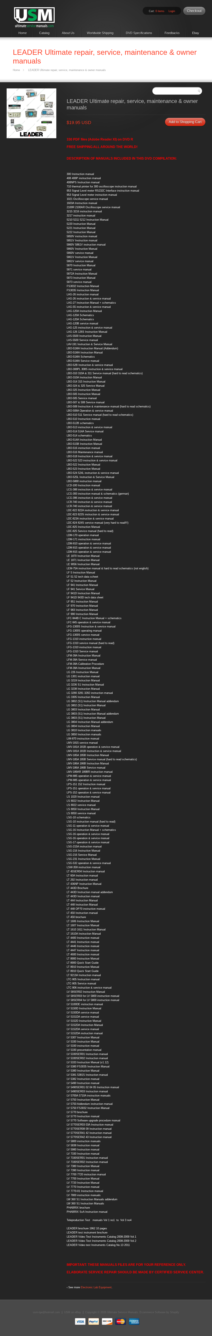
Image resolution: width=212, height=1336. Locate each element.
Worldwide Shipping (100, 33)
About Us (68, 33)
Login (172, 11)
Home (22, 33)
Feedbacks (172, 33)
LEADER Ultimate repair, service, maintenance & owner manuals (67, 70)
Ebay (195, 33)
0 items (159, 11)
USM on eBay (72, 1312)
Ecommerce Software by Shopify (159, 1312)
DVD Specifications (139, 33)
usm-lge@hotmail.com (46, 1312)
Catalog (44, 33)
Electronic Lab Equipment (96, 1287)
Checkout (194, 11)
